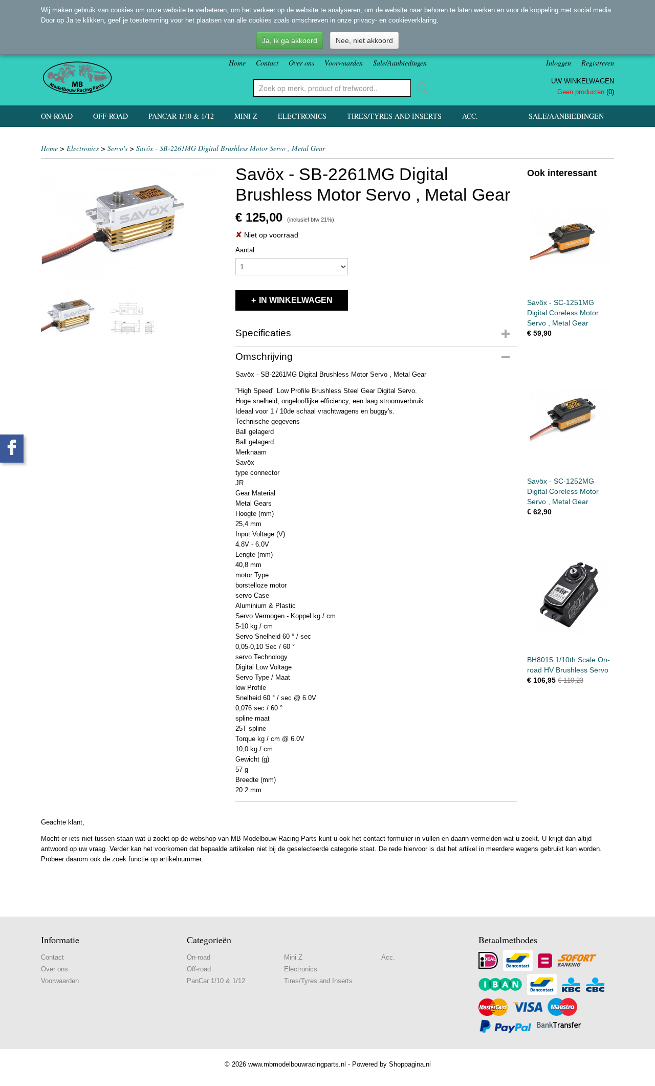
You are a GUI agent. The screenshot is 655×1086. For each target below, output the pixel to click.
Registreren (597, 63)
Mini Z (245, 116)
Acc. (470, 116)
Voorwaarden (343, 63)
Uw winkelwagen (582, 81)
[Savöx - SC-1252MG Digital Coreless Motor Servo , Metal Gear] (571, 415)
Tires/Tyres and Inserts (394, 116)
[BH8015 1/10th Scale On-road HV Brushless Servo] (571, 594)
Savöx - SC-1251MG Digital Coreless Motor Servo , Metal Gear (563, 312)
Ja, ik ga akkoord (289, 40)
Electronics (302, 116)
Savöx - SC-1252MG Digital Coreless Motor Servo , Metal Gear (563, 491)
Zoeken (420, 88)
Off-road (110, 116)
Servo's (117, 148)
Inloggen (558, 63)
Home (237, 63)
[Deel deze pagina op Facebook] (12, 449)
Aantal (244, 250)
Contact (267, 63)
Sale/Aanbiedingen (400, 63)
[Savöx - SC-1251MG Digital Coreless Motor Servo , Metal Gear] (571, 237)
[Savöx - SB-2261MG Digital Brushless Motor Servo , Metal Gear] (133, 224)
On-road (57, 116)
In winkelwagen (296, 300)
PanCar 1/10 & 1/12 (181, 116)
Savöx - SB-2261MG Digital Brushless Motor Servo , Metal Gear (230, 148)
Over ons (301, 63)
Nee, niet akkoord (364, 40)
